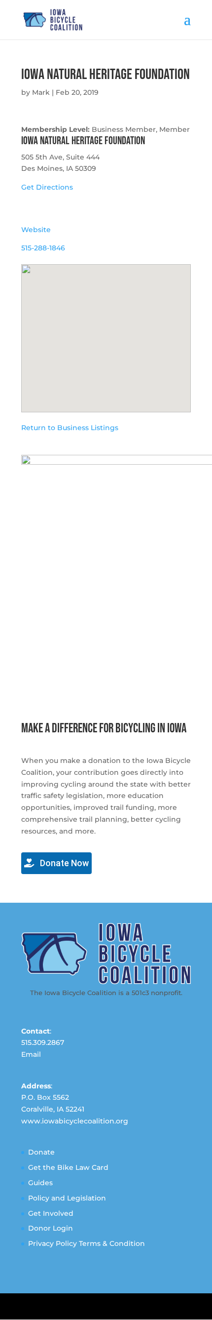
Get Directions (47, 187)
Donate (41, 1152)
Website (36, 229)
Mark (41, 92)
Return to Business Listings (69, 427)
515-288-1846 (43, 247)
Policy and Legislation (67, 1198)
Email (31, 1054)
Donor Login (50, 1228)
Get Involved (50, 1213)
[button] (106, 332)
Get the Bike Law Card (68, 1167)
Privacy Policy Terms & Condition (86, 1243)
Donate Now (63, 863)
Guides (40, 1182)
